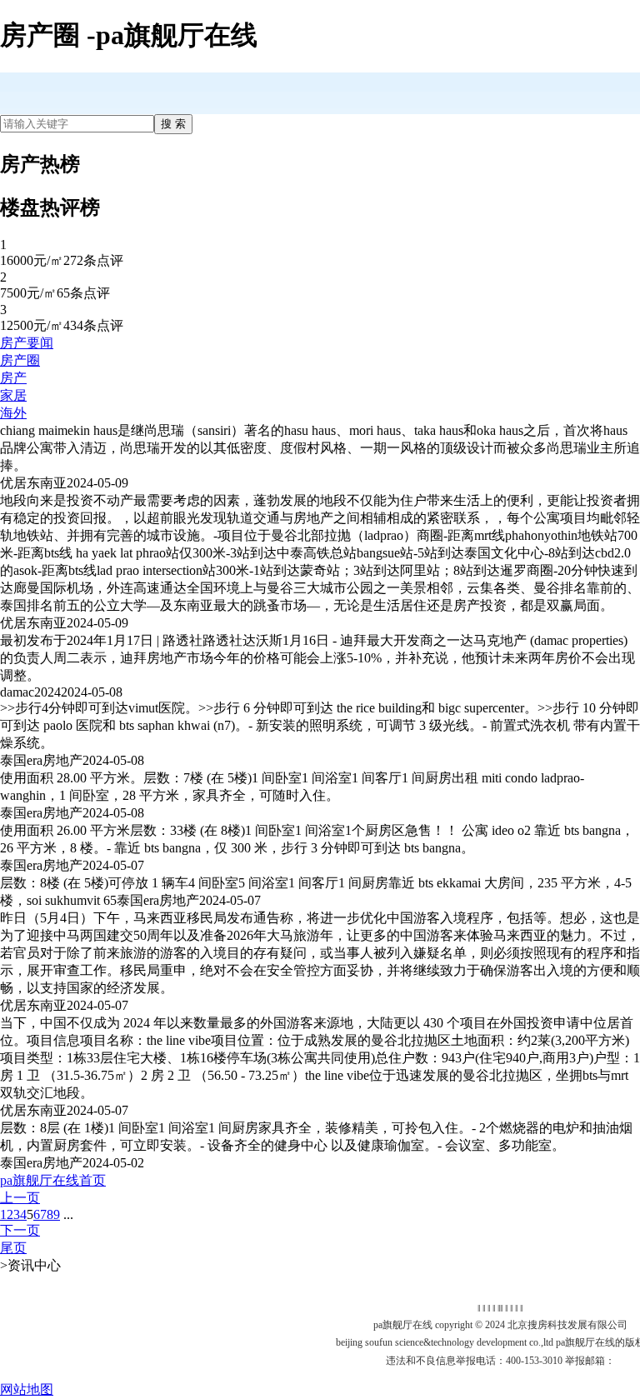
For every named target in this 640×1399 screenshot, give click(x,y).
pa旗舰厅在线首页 (53, 1180)
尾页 (13, 1248)
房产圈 (20, 360)
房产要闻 (26, 343)
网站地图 (26, 1389)
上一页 (20, 1198)
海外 (13, 413)
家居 (13, 395)
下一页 (20, 1230)
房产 (13, 378)
